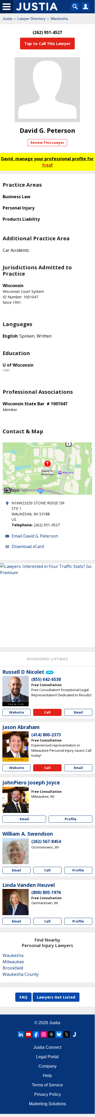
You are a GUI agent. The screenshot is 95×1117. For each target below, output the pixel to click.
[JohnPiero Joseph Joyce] (15, 800)
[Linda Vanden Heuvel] (15, 902)
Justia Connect (47, 1047)
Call (47, 712)
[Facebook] (36, 1034)
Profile (70, 819)
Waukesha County (21, 974)
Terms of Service (47, 1085)
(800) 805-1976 (46, 892)
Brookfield (13, 968)
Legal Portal (47, 1057)
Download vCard (28, 546)
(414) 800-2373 (46, 735)
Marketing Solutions (47, 1104)
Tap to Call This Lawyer (47, 43)
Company (47, 1066)
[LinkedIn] (21, 1034)
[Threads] (51, 1034)
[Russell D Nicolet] (15, 689)
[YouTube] (28, 1034)
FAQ (23, 997)
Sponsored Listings (47, 659)
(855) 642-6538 (46, 679)
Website (16, 712)
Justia (7, 18)
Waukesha (59, 18)
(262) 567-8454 (46, 841)
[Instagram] (44, 1034)
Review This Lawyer (47, 142)
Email (78, 712)
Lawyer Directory (31, 18)
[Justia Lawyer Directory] (74, 1034)
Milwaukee (13, 962)
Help (47, 1075)
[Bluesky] (59, 1034)
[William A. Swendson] (15, 851)
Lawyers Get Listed (56, 997)
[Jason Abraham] (15, 744)
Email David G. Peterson (35, 536)
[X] (66, 1034)
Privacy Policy (47, 1094)
